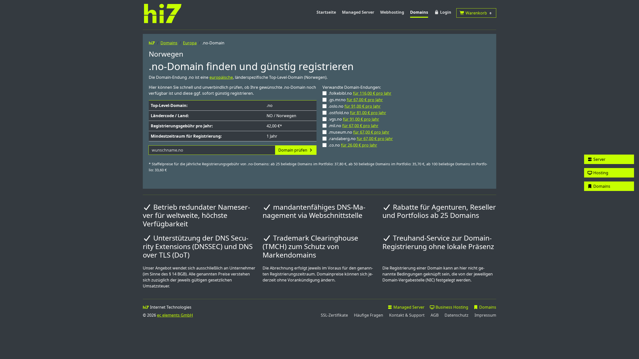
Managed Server (358, 12)
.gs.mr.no (355, 99)
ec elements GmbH (175, 315)
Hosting (600, 173)
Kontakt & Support (407, 315)
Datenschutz (457, 315)
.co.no (352, 145)
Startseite (326, 12)
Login (445, 12)
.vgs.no (353, 119)
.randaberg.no (360, 138)
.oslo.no (354, 106)
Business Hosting (451, 307)
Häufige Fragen (368, 315)
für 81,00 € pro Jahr (368, 112)
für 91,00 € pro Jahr (362, 106)
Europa (190, 43)
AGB (435, 315)
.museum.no (358, 132)
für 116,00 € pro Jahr (372, 93)
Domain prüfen (293, 150)
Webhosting (392, 12)
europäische (221, 77)
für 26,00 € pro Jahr (359, 145)
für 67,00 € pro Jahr (365, 99)
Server (599, 159)
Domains (419, 12)
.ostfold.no (357, 112)
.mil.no (353, 125)
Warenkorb (478, 13)
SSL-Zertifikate (334, 315)
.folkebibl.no (359, 93)
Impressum (485, 315)
